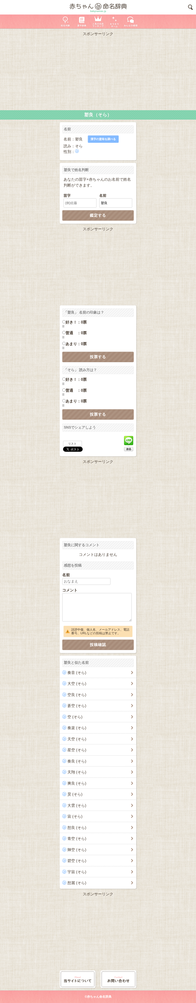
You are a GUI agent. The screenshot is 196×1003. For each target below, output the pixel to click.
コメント (70, 590)
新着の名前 (130, 22)
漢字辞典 (82, 22)
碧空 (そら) (76, 860)
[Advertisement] (98, 72)
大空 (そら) (76, 683)
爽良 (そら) (76, 783)
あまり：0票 (76, 344)
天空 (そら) (76, 739)
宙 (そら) (74, 816)
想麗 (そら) (76, 883)
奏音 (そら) (76, 672)
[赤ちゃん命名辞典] (98, 7)
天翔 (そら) (76, 772)
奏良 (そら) (76, 761)
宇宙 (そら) (76, 872)
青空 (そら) (76, 838)
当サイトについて (77, 979)
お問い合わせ (118, 979)
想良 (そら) (76, 827)
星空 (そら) (76, 750)
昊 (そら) (74, 794)
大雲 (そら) (76, 805)
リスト (72, 443)
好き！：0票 (76, 322)
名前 (102, 195)
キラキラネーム (114, 22)
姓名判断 (65, 22)
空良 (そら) (76, 695)
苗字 (67, 195)
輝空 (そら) (76, 849)
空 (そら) (74, 717)
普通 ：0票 (76, 333)
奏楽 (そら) (76, 728)
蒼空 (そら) (76, 705)
